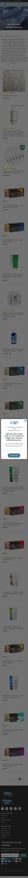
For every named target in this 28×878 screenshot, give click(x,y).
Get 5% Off (14, 455)
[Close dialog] (25, 421)
